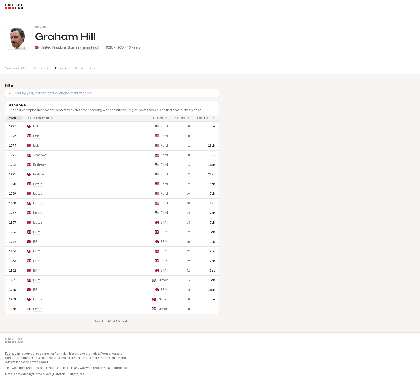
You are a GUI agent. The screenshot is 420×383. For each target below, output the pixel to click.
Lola (36, 136)
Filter (9, 85)
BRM (36, 232)
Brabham (40, 165)
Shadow (39, 155)
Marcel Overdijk (44, 374)
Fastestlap (12, 353)
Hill (35, 126)
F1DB (69, 374)
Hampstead (89, 47)
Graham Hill (65, 36)
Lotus (37, 184)
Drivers (41, 26)
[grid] (112, 214)
